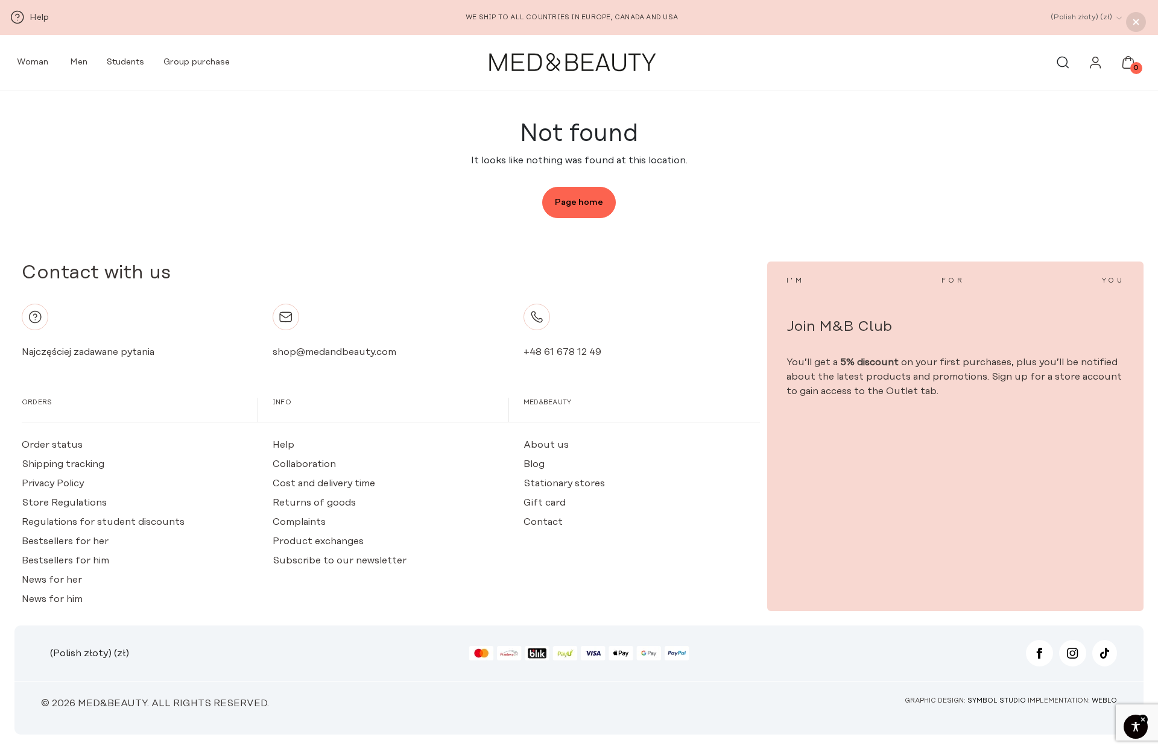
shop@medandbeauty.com (334, 351)
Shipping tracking (63, 464)
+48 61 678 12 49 (562, 351)
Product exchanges (318, 541)
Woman (31, 62)
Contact (543, 521)
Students (125, 62)
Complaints (299, 521)
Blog (534, 464)
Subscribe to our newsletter (340, 560)
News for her (52, 579)
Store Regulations (64, 502)
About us (546, 444)
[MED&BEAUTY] (572, 63)
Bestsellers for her (65, 541)
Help (283, 444)
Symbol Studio (996, 700)
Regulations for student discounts (103, 521)
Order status (52, 444)
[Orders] (1095, 65)
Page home (579, 202)
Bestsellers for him (65, 560)
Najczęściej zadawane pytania (88, 351)
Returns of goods (314, 502)
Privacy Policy (53, 483)
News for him (52, 599)
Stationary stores (564, 483)
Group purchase (196, 62)
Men (77, 62)
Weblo (1104, 700)
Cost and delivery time (324, 483)
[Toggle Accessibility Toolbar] (1135, 726)
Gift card (545, 502)
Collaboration (304, 464)
